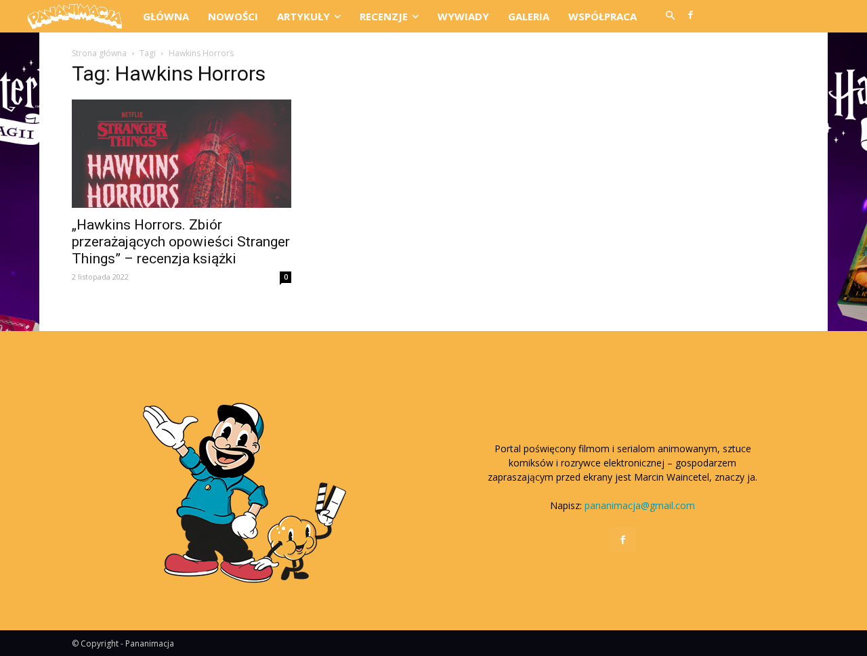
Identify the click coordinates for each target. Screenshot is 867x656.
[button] (670, 16)
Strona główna (99, 53)
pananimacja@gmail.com (640, 505)
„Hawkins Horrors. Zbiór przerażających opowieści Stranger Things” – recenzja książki (181, 242)
